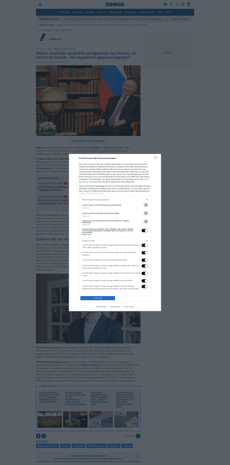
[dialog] (115, 232)
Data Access (115, 307)
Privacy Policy (128, 307)
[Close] (156, 158)
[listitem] (115, 199)
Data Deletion (101, 307)
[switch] (145, 205)
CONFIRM (97, 298)
